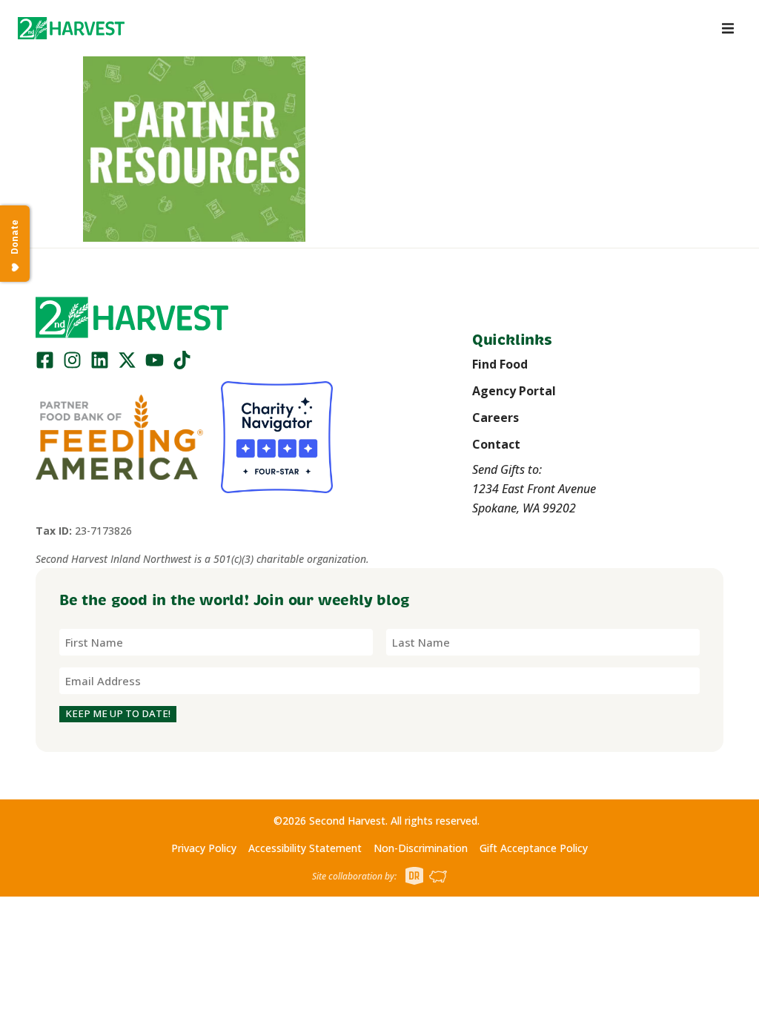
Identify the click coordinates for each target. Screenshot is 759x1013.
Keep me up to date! (117, 713)
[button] (71, 28)
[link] (71, 28)
